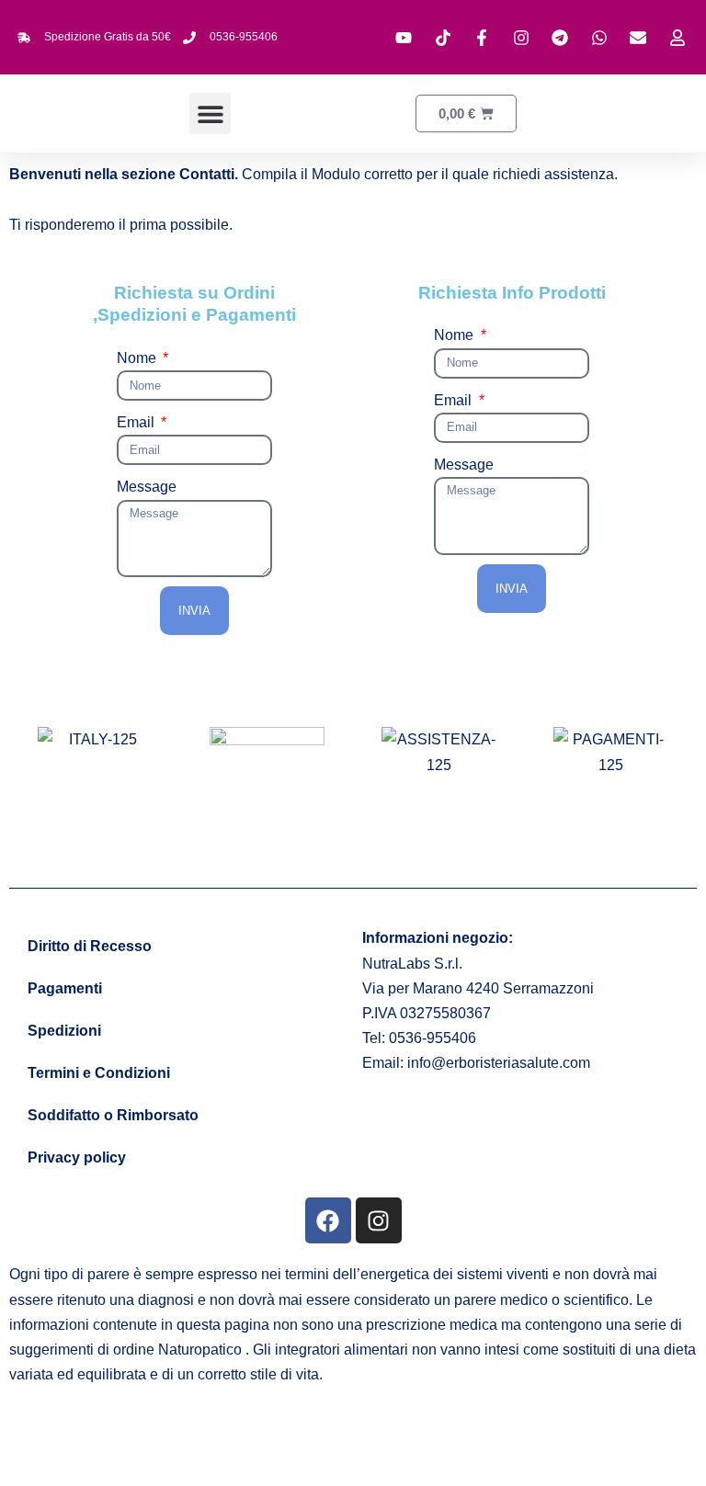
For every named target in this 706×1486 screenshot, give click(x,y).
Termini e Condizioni (99, 1073)
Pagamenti (65, 988)
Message (146, 486)
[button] (210, 113)
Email (137, 422)
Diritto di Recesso (90, 946)
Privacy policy (77, 1157)
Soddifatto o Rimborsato (113, 1115)
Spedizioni (64, 1030)
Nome (138, 358)
